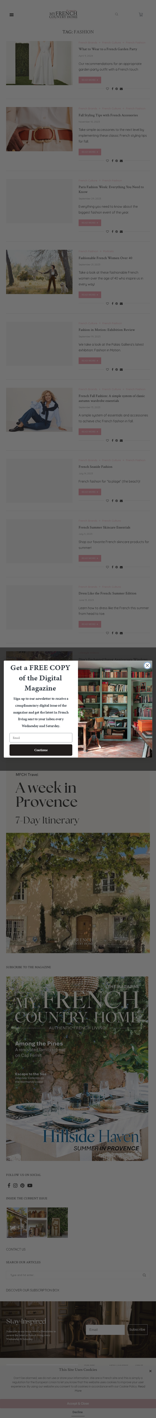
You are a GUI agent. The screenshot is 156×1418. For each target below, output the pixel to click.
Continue (41, 750)
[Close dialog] (147, 665)
